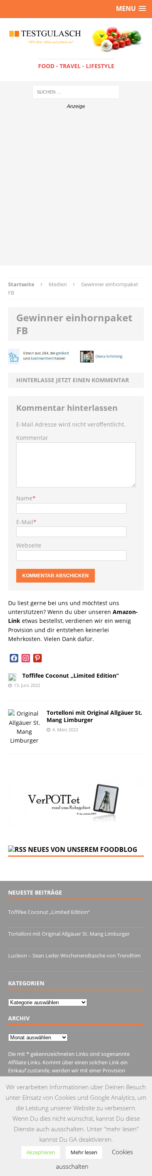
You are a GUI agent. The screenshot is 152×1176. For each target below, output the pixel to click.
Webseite (28, 545)
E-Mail (24, 522)
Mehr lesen (84, 1152)
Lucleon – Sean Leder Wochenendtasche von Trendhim (74, 955)
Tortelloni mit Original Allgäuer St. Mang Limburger (94, 716)
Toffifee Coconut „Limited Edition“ (70, 675)
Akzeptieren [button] (40, 1152)
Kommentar (32, 437)
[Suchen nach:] (76, 91)
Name (24, 498)
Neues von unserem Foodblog (82, 849)
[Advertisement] (76, 190)
